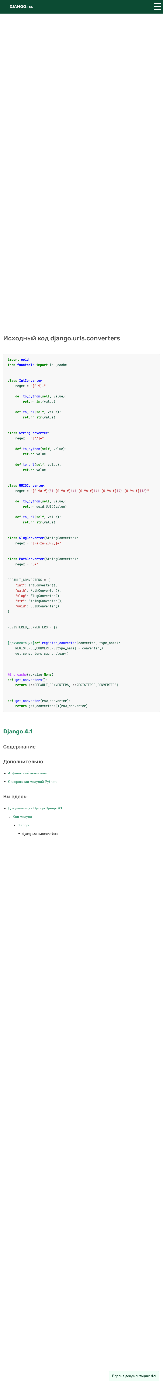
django (23, 825)
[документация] (21, 643)
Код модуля (22, 816)
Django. (21, 7)
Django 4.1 (17, 731)
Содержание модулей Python (32, 781)
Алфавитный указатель (27, 773)
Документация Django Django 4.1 (35, 808)
